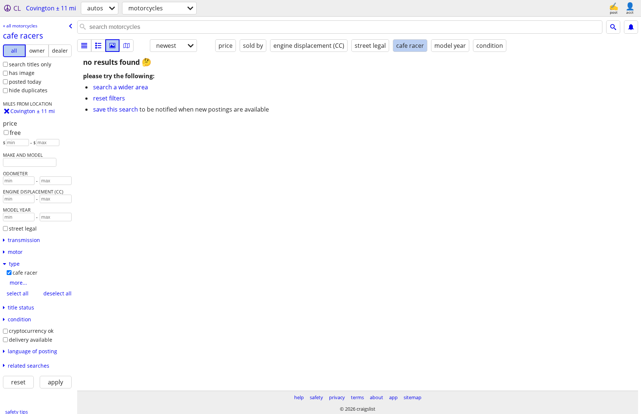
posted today (25, 81)
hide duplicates (28, 90)
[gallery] (112, 45)
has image (21, 72)
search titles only (30, 64)
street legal (23, 228)
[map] (126, 45)
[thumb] (98, 45)
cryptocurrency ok (31, 330)
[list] (84, 45)
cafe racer (25, 272)
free (15, 133)
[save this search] (631, 27)
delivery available (30, 339)
